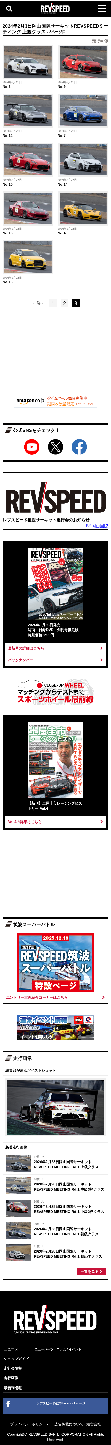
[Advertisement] (55, 355)
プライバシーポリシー (28, 1424)
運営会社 (93, 1424)
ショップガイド (16, 1359)
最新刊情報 (13, 1388)
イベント (75, 1349)
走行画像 (11, 1378)
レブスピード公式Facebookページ (61, 1403)
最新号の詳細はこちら (26, 648)
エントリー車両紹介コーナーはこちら (37, 997)
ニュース (11, 1349)
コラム (61, 1349)
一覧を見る (90, 1271)
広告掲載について (68, 1424)
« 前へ (38, 303)
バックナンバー (20, 660)
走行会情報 (13, 1368)
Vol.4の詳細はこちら (25, 822)
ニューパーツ (44, 1349)
